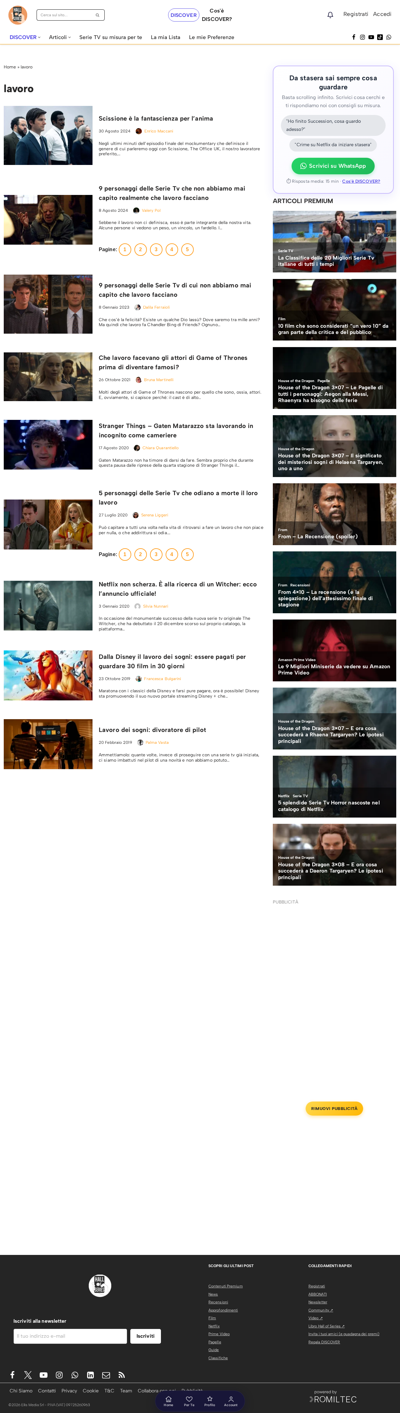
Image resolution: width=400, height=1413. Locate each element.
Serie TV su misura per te (110, 37)
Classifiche (218, 1358)
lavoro (27, 67)
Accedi (382, 14)
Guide (213, 1350)
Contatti (47, 1391)
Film (212, 1318)
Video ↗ (315, 1318)
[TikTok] (380, 37)
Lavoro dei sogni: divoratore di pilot (152, 730)
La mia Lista (165, 37)
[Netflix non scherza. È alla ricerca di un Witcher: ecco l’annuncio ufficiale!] (48, 606)
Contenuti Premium (225, 1286)
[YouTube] (371, 37)
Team (126, 1391)
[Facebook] (354, 37)
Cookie (91, 1391)
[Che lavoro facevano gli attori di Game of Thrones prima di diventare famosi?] (48, 376)
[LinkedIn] (90, 1375)
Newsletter (317, 1302)
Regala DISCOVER (324, 1342)
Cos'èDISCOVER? (217, 14)
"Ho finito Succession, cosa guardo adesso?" (323, 125)
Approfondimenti (223, 1310)
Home (10, 67)
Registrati (355, 14)
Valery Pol (151, 210)
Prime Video (219, 1334)
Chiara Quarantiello (160, 447)
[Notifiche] (330, 15)
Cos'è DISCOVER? (361, 181)
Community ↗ (320, 1310)
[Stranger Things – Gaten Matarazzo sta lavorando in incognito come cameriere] (48, 445)
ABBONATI (317, 1294)
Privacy (69, 1391)
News (213, 1294)
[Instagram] (362, 37)
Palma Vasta (157, 742)
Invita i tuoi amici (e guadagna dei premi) (343, 1334)
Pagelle (214, 1342)
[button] (39, 37)
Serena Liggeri (154, 515)
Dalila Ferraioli (156, 307)
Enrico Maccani (158, 131)
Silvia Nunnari (155, 606)
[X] (28, 1375)
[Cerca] (98, 15)
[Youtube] (44, 1375)
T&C (109, 1391)
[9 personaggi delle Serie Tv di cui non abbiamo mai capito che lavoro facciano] (48, 304)
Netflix (214, 1326)
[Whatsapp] (389, 37)
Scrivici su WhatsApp (337, 165)
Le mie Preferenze (211, 37)
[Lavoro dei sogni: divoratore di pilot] (48, 744)
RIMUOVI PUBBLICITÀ (334, 1108)
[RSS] (122, 1375)
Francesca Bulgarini (162, 678)
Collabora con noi (157, 1391)
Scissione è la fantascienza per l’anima (156, 118)
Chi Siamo (21, 1391)
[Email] (106, 1375)
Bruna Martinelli (159, 379)
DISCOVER (184, 15)
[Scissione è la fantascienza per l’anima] (48, 135)
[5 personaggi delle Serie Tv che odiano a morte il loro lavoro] (48, 524)
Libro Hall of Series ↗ (326, 1326)
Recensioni (218, 1302)
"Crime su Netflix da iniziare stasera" (333, 144)
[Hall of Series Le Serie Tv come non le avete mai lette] (17, 15)
